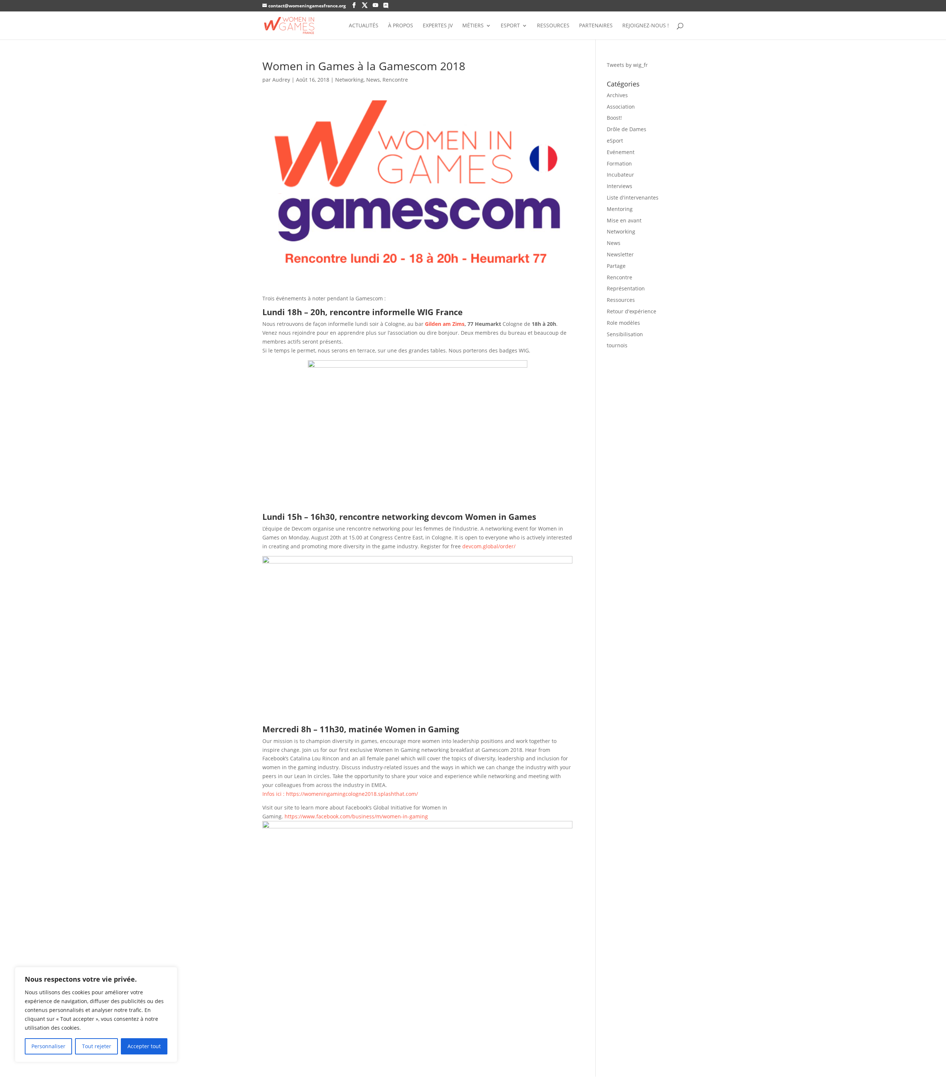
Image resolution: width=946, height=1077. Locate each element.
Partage (616, 265)
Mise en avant (624, 220)
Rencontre (395, 79)
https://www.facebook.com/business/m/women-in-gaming (356, 816)
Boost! (614, 117)
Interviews (619, 186)
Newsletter (620, 254)
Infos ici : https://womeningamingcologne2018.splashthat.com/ (340, 793)
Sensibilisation (625, 334)
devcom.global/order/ (489, 546)
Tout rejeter (96, 1046)
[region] (96, 1014)
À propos (400, 26)
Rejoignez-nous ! (645, 26)
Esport (510, 26)
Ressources (553, 26)
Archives (617, 95)
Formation (619, 163)
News (373, 79)
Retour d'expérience (631, 311)
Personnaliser (48, 1046)
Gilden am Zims (445, 323)
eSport (615, 140)
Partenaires (596, 26)
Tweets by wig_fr (627, 64)
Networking (349, 79)
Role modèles (623, 322)
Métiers (473, 26)
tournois (617, 345)
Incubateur (620, 174)
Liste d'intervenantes (633, 197)
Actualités (363, 26)
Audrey (281, 79)
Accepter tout (144, 1046)
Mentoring (620, 208)
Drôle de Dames (626, 129)
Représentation (626, 288)
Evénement (620, 152)
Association (621, 106)
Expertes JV (438, 26)
